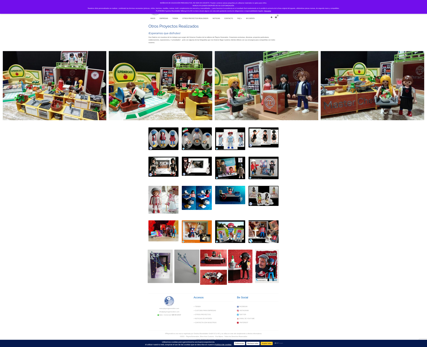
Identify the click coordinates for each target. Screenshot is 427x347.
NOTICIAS (216, 18)
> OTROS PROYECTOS (202, 314)
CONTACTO (228, 18)
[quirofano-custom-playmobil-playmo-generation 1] (230, 138)
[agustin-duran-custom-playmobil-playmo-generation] (267, 266)
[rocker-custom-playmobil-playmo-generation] (197, 166)
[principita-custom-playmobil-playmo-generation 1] (160, 266)
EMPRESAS (164, 18)
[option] (55, 85)
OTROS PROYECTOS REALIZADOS (195, 18)
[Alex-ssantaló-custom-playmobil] (197, 231)
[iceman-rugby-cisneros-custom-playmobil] (230, 231)
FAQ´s (239, 18)
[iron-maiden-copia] (264, 168)
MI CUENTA (250, 18)
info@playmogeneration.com (169, 312)
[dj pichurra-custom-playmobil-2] (230, 195)
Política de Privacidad (223, 339)
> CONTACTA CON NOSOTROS (205, 322)
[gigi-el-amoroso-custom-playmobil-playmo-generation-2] (213, 258)
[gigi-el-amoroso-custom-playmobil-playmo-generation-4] (213, 277)
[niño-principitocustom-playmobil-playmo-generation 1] (163, 200)
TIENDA (175, 18)
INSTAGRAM (244, 310)
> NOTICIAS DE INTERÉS (203, 318)
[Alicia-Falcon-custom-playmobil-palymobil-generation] (230, 168)
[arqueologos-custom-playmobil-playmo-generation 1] (264, 196)
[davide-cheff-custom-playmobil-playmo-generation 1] (197, 138)
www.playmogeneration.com (169, 308)
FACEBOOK (243, 306)
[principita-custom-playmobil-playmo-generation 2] (186, 266)
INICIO (152, 18)
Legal (198, 339)
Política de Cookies (208, 339)
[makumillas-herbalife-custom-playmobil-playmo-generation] (163, 167)
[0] (277, 17)
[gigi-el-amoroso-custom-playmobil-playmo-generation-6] (240, 266)
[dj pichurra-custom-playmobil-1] (197, 198)
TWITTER (242, 314)
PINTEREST (243, 322)
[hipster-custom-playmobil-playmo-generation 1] (163, 138)
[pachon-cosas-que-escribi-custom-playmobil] (264, 231)
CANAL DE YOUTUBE (247, 318)
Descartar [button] (267, 11)
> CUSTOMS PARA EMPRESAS (205, 310)
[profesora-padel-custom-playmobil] (264, 137)
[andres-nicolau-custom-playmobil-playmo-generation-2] (163, 230)
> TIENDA (197, 306)
